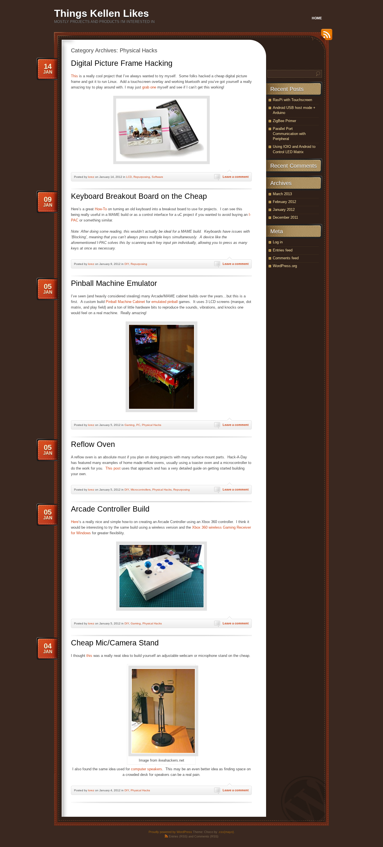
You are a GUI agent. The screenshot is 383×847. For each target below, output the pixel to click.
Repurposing (141, 176)
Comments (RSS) (206, 836)
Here (75, 522)
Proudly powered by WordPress (170, 832)
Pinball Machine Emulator (114, 283)
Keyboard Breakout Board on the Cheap (139, 196)
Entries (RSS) (178, 836)
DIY (126, 263)
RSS (325, 36)
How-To (101, 209)
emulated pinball (164, 302)
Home (317, 18)
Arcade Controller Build (110, 509)
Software (157, 176)
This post (113, 468)
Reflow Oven (93, 444)
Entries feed (282, 250)
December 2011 (285, 217)
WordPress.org (285, 266)
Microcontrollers (141, 489)
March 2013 (282, 194)
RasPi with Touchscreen (292, 100)
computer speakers (146, 769)
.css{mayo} (226, 832)
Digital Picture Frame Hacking (121, 63)
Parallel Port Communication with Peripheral (289, 134)
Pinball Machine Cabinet (125, 302)
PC (138, 424)
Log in (278, 242)
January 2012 (284, 209)
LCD (129, 176)
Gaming (129, 424)
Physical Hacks (151, 424)
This (74, 76)
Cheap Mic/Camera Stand (115, 643)
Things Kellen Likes (101, 13)
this (89, 656)
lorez (91, 176)
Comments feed (286, 258)
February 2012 (284, 202)
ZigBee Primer (284, 121)
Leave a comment (236, 176)
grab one (149, 87)
